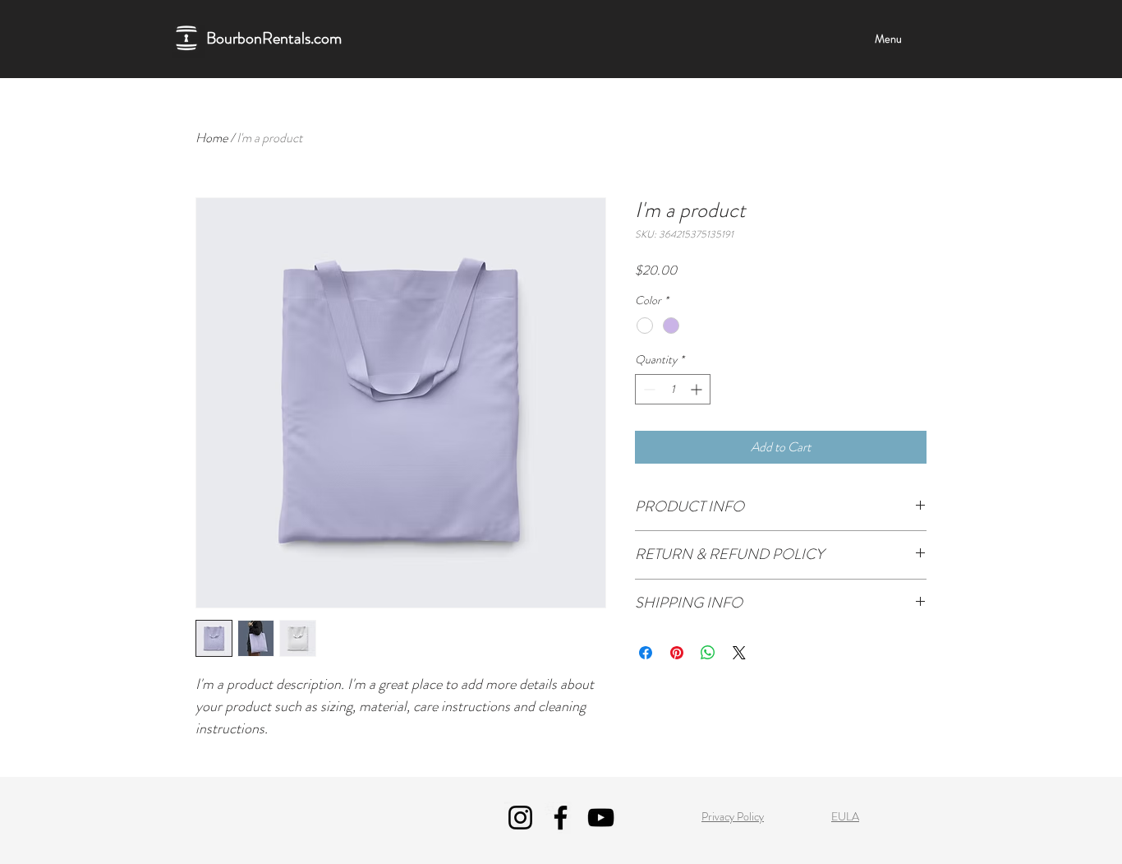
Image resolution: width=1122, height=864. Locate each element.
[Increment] (697, 389)
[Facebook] (561, 818)
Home (211, 137)
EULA (845, 816)
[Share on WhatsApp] (708, 653)
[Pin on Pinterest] (677, 653)
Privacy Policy (732, 816)
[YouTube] (601, 818)
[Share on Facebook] (645, 653)
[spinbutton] (672, 389)
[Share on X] (739, 653)
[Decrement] (647, 389)
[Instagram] (520, 818)
